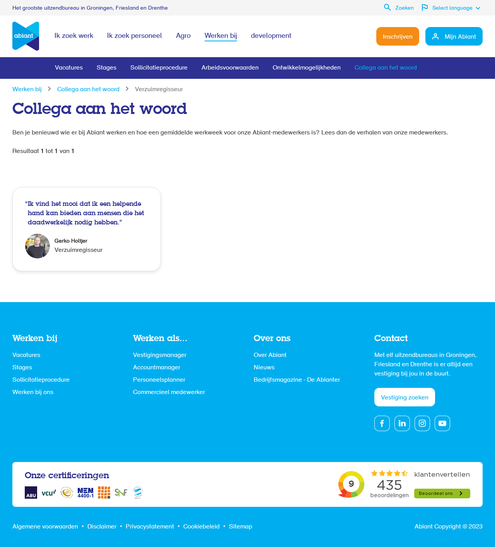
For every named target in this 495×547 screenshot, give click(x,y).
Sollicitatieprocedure (159, 68)
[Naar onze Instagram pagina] (422, 423)
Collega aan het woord (386, 68)
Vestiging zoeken (404, 398)
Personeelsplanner (159, 380)
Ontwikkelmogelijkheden (307, 68)
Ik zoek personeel (134, 36)
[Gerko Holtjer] (86, 229)
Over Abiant (270, 355)
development (271, 36)
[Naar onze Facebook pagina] (382, 423)
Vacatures (69, 68)
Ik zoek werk (74, 36)
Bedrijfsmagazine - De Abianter (297, 380)
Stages (106, 68)
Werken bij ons (32, 392)
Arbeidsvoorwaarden (230, 68)
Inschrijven (398, 37)
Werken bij (221, 36)
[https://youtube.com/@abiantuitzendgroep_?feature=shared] (442, 423)
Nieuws (264, 368)
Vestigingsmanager (159, 355)
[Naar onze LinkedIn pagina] (402, 423)
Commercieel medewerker (169, 392)
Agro (183, 36)
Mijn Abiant (460, 37)
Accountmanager (156, 368)
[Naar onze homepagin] (25, 36)
